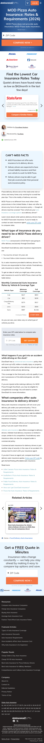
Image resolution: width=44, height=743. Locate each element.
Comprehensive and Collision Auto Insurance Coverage (21, 670)
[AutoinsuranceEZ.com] (22, 718)
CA (13, 705)
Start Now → (35, 315)
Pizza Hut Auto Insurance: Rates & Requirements (21, 491)
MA (11, 708)
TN (25, 711)
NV (29, 708)
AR (10, 705)
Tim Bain (20, 134)
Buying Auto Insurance (9, 613)
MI (13, 708)
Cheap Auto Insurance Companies (14, 609)
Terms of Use (38, 47)
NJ (34, 708)
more (14, 106)
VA (36, 711)
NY (40, 708)
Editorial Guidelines (8, 688)
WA (38, 711)
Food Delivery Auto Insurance (21, 538)
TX (28, 711)
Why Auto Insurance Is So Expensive (15, 645)
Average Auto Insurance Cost (12, 616)
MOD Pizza (6, 241)
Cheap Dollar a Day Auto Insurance (14, 656)
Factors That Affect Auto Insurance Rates (17, 620)
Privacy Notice (7, 692)
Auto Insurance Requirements (12, 638)
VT (33, 711)
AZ (8, 705)
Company (6, 677)
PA (16, 711)
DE (20, 705)
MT (24, 708)
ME (5, 708)
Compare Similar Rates (22, 114)
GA (25, 705)
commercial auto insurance (23, 362)
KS (37, 705)
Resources (6, 602)
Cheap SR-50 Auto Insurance (12, 659)
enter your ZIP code (34, 222)
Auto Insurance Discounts (11, 634)
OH (8, 711)
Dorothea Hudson (21, 127)
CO (15, 705)
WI (6, 714)
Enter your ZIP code (32, 458)
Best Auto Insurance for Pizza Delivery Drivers (18, 663)
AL (3, 705)
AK (5, 705)
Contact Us (5, 684)
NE (27, 708)
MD (8, 708)
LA (3, 708)
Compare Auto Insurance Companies (15, 605)
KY (40, 705)
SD (23, 711)
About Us (5, 681)
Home (6, 538)
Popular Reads (8, 652)
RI (18, 711)
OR (13, 711)
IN (33, 705)
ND (5, 711)
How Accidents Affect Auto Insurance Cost (17, 641)
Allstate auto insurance (10, 430)
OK (11, 711)
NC (3, 711)
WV (3, 714)
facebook (14, 721)
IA (35, 705)
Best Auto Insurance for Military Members (16, 666)
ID (29, 705)
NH (32, 708)
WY (8, 714)
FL (23, 705)
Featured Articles (9, 627)
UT (30, 711)
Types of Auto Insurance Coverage (14, 630)
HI (27, 705)
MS (18, 708)
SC (20, 711)
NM (37, 708)
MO (21, 708)
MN (16, 708)
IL (31, 705)
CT (18, 705)
